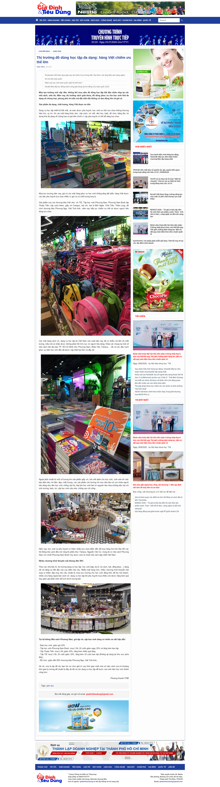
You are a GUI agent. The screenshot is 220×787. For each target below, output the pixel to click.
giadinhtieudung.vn (87, 781)
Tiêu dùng (65, 20)
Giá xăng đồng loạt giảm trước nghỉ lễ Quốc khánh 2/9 (157, 511)
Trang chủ (42, 767)
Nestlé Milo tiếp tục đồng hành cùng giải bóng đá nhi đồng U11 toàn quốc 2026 (77, 87)
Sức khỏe (84, 20)
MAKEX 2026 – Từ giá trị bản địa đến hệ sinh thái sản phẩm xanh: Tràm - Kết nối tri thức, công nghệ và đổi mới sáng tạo (166, 213)
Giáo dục (95, 20)
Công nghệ (106, 20)
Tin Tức (43, 20)
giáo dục (57, 51)
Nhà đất (117, 20)
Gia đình (138, 20)
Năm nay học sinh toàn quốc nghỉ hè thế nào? (63, 83)
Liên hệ (171, 767)
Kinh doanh (53, 20)
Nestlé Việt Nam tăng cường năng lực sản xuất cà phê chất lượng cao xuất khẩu (166, 196)
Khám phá (127, 20)
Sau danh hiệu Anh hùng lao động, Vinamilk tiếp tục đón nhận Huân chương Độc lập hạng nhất (164, 157)
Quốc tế (147, 20)
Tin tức (53, 767)
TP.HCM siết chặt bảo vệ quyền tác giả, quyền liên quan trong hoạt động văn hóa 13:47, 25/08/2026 (156, 171)
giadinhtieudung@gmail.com (99, 694)
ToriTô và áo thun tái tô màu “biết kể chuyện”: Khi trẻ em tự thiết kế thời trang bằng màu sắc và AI (165, 181)
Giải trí (75, 20)
